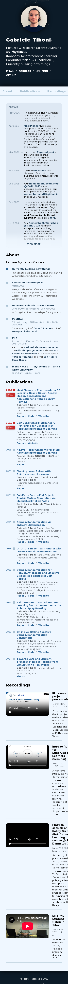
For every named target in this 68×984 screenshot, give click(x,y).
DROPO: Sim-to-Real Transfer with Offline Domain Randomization (39, 550)
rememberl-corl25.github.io (41, 194)
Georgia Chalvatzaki (24, 331)
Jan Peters (50, 356)
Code (31, 416)
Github (11, 75)
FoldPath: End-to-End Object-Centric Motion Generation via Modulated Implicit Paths (36, 498)
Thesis (21, 676)
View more (34, 244)
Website (43, 416)
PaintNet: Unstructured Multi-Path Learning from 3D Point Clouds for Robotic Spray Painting (39, 605)
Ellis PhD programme (29, 350)
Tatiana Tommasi (22, 356)
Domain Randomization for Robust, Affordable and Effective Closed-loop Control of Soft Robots (38, 574)
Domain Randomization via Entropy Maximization (34, 523)
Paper (20, 416)
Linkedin (41, 71)
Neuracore (39, 170)
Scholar (24, 71)
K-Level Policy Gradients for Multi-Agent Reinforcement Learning (39, 451)
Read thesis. (19, 360)
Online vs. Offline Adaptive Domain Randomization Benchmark (34, 635)
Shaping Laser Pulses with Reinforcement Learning (34, 473)
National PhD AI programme (41, 347)
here (52, 217)
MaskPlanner (32, 126)
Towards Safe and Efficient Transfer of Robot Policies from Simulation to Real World (37, 661)
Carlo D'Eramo (42, 328)
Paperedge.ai (45, 152)
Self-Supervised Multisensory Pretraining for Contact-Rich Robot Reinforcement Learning (37, 425)
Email (10, 71)
